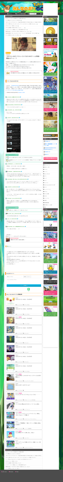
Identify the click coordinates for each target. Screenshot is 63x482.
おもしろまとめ (19, 304)
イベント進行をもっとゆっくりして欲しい (13, 468)
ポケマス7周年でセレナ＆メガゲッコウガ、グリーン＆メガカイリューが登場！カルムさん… (21, 457)
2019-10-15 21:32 (16, 117)
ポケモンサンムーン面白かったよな (11, 25)
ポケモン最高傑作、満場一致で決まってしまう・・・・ (15, 27)
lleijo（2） (47, 154)
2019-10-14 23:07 (22, 226)
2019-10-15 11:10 (18, 163)
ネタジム (31, 447)
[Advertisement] (50, 9)
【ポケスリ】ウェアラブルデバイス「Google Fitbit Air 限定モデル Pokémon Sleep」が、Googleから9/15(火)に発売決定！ (26, 22)
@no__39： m (10, 218)
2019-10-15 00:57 (17, 198)
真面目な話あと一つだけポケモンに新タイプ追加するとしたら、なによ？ (18, 31)
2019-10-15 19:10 (17, 213)
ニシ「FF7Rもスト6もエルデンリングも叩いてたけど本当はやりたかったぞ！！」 (19, 459)
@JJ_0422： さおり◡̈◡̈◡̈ (11, 213)
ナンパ (25, 409)
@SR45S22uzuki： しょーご (12, 163)
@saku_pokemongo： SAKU (12, 104)
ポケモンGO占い (27, 304)
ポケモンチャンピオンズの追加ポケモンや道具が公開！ (15, 18)
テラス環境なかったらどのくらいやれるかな (13, 20)
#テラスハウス (10, 90)
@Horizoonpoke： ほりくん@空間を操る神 (14, 226)
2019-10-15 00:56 (14, 218)
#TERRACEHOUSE (15, 85)
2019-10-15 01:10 (18, 104)
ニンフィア (26, 428)
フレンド (28, 409)
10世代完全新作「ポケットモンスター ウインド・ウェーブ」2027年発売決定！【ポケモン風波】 (22, 33)
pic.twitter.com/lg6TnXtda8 (18, 90)
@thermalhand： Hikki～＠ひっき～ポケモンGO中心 (15, 179)
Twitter (17, 471)
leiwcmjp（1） (47, 141)
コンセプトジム (27, 447)
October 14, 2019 (21, 92)
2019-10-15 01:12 (24, 179)
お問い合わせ (4, 471)
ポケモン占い (26, 333)
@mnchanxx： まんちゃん (11, 198)
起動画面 (29, 428)
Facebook (11, 471)
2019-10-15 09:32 (18, 171)
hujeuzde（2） (48, 151)
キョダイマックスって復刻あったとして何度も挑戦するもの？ (16, 29)
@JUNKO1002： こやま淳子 (12, 171)
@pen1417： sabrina (11, 117)
